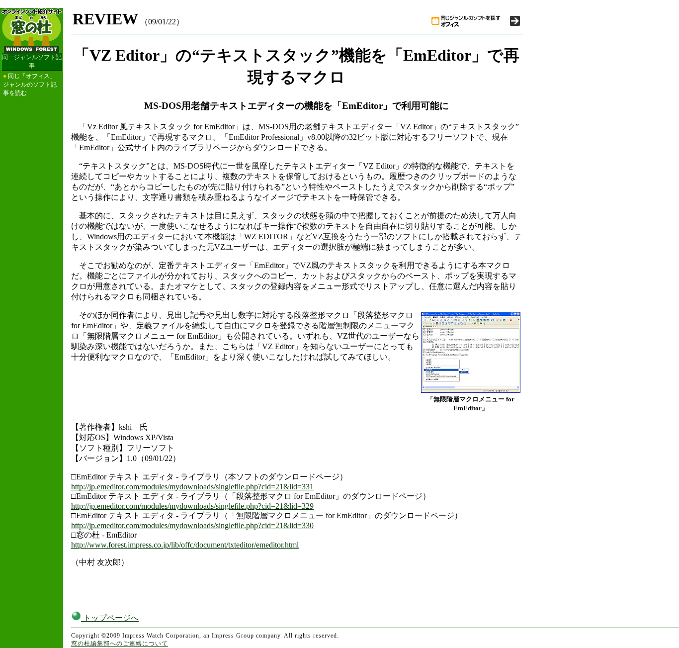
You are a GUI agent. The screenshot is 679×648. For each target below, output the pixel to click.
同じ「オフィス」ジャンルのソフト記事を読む (30, 84)
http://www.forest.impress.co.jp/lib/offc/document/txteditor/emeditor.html (185, 545)
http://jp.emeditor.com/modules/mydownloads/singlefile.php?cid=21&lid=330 (192, 525)
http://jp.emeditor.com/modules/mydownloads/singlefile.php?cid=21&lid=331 (192, 486)
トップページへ (110, 618)
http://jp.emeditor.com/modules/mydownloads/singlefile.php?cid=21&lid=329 (192, 506)
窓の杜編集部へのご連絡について (119, 643)
